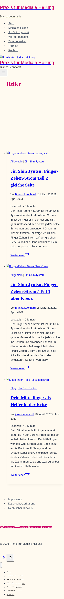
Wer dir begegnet (18, 37)
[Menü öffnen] (3, 72)
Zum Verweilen (17, 41)
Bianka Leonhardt (25, 194)
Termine (13, 45)
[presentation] (35, 153)
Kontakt (13, 50)
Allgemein (16, 161)
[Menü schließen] (1, 565)
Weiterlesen (20, 255)
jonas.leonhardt (24, 414)
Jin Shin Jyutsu (34, 161)
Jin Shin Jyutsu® (18, 32)
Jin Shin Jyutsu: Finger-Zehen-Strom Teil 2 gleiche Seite (34, 178)
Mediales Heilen (18, 27)
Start (11, 23)
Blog (13, 388)
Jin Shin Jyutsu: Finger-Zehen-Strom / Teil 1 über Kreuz (34, 291)
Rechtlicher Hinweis (20, 508)
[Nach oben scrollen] (3, 558)
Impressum (15, 499)
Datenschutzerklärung (21, 503)
